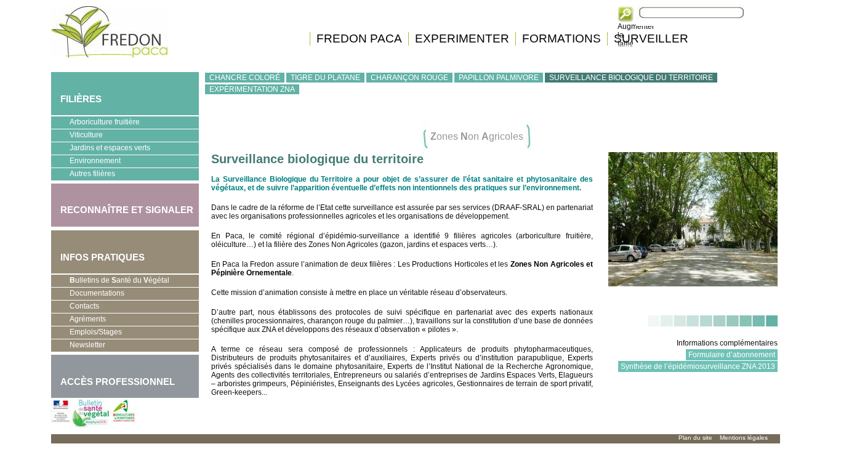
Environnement (86, 162)
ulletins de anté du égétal (119, 280)
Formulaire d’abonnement (731, 354)
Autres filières (83, 174)
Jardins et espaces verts (100, 149)
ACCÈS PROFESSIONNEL (117, 381)
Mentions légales (744, 437)
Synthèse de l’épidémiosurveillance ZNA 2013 (698, 366)
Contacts (84, 306)
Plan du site (695, 437)
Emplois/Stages (86, 333)
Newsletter (87, 345)
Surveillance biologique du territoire (631, 77)
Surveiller (651, 38)
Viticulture (77, 136)
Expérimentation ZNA (252, 89)
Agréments (78, 320)
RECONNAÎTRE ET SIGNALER (122, 202)
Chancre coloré (244, 77)
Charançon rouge (409, 77)
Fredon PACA (359, 38)
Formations (561, 38)
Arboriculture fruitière (95, 123)
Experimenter (462, 38)
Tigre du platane (325, 77)
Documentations (87, 294)
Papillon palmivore (499, 77)
